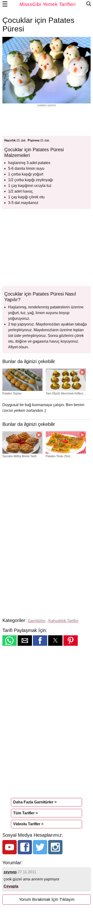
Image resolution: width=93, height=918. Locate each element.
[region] (46, 120)
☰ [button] (5, 4)
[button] (9, 640)
